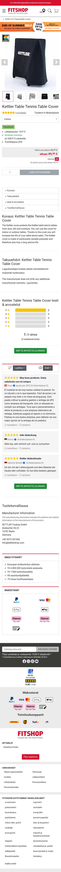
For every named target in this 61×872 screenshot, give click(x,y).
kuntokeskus (10, 812)
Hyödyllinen (12, 425)
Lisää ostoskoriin (39, 172)
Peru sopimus (30, 756)
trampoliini (38, 812)
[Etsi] (49, 11)
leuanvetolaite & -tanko (43, 851)
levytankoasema (40, 841)
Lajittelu (19, 368)
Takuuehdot (13, 196)
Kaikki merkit (10, 864)
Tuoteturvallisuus (15, 208)
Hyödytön (25, 425)
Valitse (7, 119)
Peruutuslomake (11, 787)
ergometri (37, 802)
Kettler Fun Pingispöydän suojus (18, 19)
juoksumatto (10, 807)
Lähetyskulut (9, 782)
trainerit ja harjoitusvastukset (41, 834)
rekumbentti (38, 828)
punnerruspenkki (40, 817)
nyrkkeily (9, 828)
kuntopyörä (10, 833)
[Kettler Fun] (5, 38)
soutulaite (37, 807)
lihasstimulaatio (12, 856)
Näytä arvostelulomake (30, 350)
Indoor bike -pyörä (13, 823)
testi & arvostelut (15, 202)
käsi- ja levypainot (41, 823)
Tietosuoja (36, 772)
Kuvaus (11, 190)
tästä (10, 747)
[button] (8, 96)
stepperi (8, 841)
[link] (16, 600)
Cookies (7, 777)
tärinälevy (37, 856)
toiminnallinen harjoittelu (16, 846)
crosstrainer (10, 802)
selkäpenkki (10, 851)
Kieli (47, 368)
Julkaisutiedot (38, 777)
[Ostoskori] (57, 11)
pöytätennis (10, 817)
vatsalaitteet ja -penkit (43, 846)
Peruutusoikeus (39, 782)
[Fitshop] (18, 10)
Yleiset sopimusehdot (13, 772)
